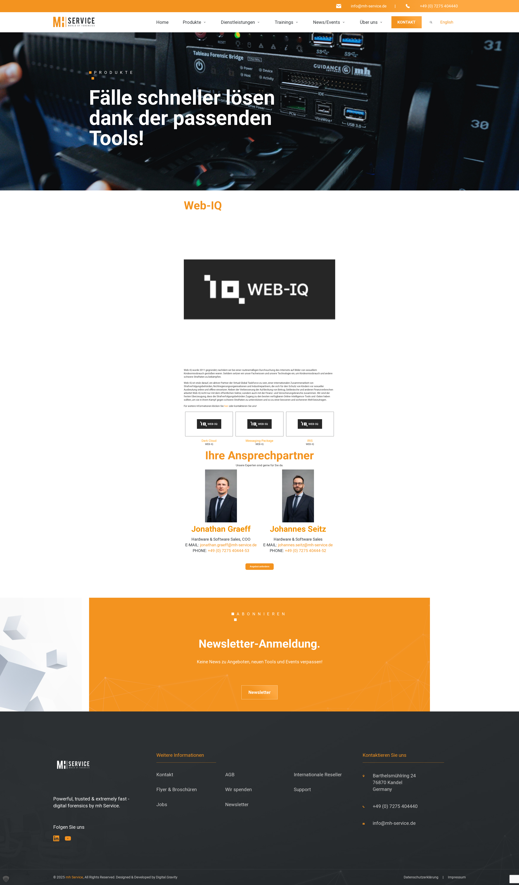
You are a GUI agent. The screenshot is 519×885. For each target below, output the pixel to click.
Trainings (284, 22)
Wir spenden (238, 789)
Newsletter (259, 692)
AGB (229, 774)
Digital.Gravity (166, 877)
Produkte (192, 22)
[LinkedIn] (56, 838)
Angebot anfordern (259, 566)
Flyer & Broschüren (176, 789)
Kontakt (164, 774)
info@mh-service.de (369, 6)
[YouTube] (68, 838)
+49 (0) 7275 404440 (439, 6)
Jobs (161, 804)
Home (162, 22)
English (446, 22)
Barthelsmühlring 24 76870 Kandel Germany (394, 782)
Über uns (369, 22)
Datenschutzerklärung (421, 877)
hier (226, 406)
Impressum (457, 877)
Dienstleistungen (238, 22)
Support (302, 789)
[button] (6, 879)
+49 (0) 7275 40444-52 (305, 550)
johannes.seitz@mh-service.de (305, 545)
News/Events (326, 22)
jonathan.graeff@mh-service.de (228, 545)
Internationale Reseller (318, 774)
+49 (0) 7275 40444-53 (228, 550)
